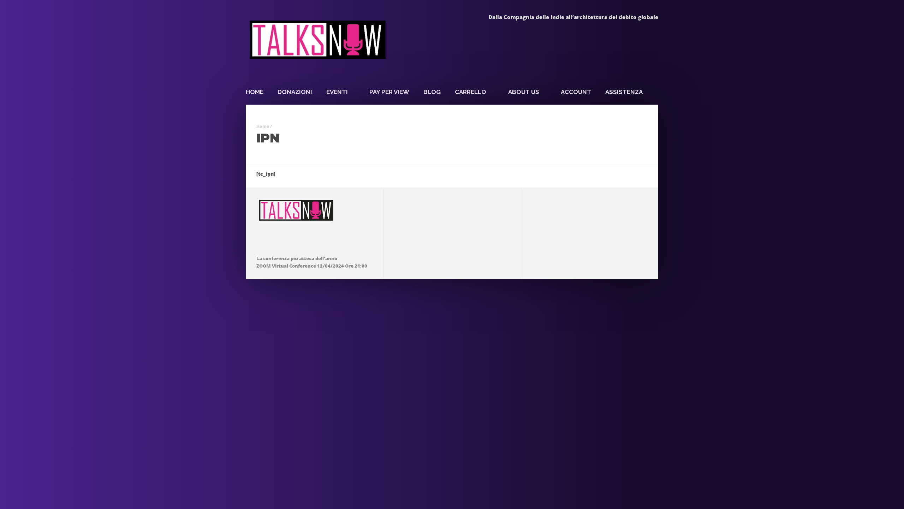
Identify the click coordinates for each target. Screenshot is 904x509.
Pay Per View (389, 91)
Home (254, 91)
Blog (432, 91)
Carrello (470, 91)
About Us (523, 91)
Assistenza (624, 91)
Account (576, 91)
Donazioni (295, 91)
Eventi (337, 91)
